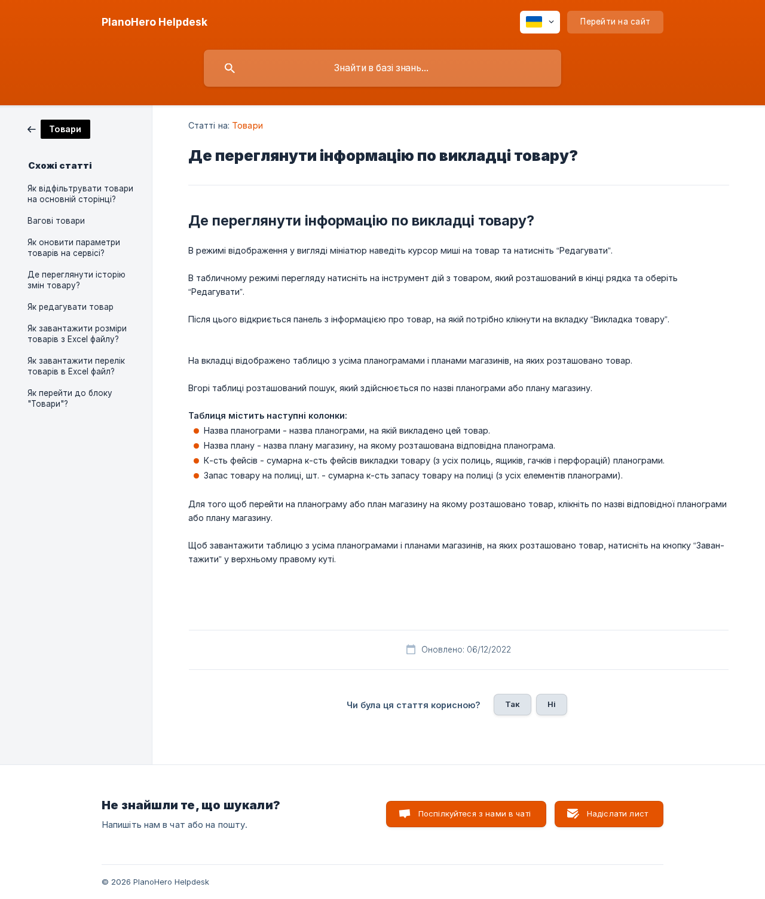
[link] (58, 128)
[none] (154, 22)
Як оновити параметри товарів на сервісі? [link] (73, 247)
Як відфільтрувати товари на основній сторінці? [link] (80, 194)
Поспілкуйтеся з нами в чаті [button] (474, 813)
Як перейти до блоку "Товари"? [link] (69, 398)
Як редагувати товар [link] (70, 307)
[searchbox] (382, 68)
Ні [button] (551, 704)
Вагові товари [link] (56, 220)
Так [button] (512, 704)
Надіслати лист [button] (617, 813)
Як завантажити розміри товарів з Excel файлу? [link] (77, 334)
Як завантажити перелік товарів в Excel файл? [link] (76, 366)
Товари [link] (247, 125)
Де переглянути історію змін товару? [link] (76, 280)
